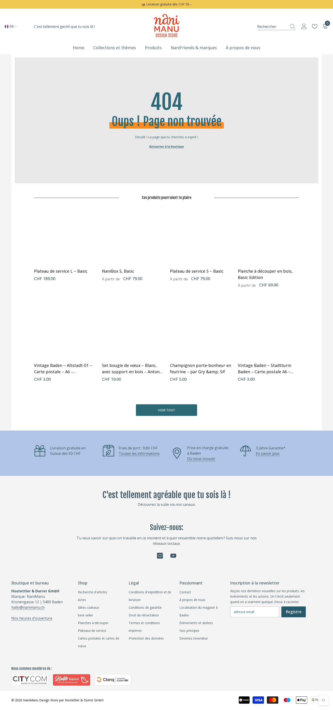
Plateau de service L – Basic (60, 271)
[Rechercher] (276, 26)
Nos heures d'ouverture (31, 618)
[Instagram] (160, 556)
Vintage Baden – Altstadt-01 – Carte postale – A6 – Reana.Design (63, 369)
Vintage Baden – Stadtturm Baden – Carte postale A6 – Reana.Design (264, 369)
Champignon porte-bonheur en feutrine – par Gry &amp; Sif (200, 368)
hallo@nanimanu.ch (28, 607)
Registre (294, 611)
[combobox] (272, 26)
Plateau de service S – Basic (196, 271)
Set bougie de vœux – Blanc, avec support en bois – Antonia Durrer (132, 369)
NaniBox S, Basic (118, 271)
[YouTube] (173, 556)
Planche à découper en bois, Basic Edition (265, 274)
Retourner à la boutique (166, 146)
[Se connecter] (304, 26)
